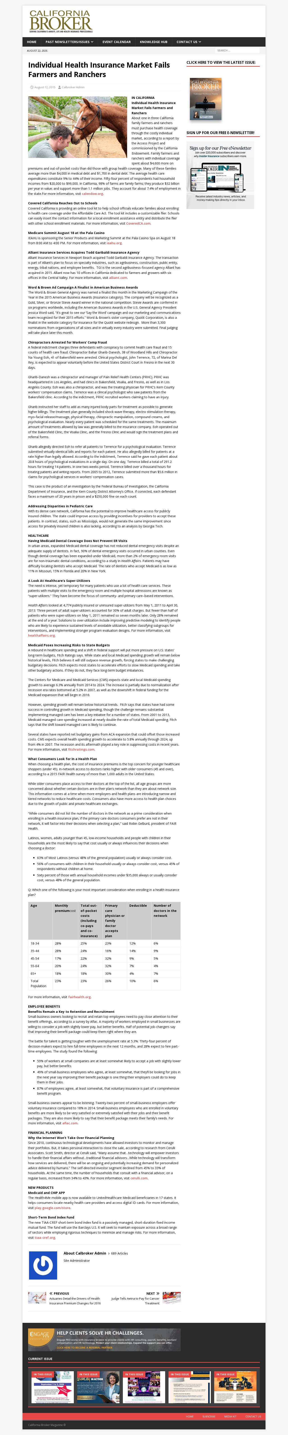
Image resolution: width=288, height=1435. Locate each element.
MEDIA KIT (230, 1416)
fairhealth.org (79, 997)
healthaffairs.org (41, 635)
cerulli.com (139, 1178)
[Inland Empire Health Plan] (98, 1387)
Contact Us (187, 42)
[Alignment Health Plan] (235, 1387)
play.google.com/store (52, 1208)
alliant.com (118, 278)
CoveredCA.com (138, 223)
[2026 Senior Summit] (53, 1387)
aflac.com (70, 1123)
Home (31, 42)
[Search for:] (237, 50)
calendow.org (92, 193)
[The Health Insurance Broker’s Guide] (190, 1387)
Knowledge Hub (153, 42)
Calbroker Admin (73, 87)
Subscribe (208, 1416)
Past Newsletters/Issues (68, 42)
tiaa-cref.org (45, 1237)
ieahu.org (114, 243)
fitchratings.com (81, 749)
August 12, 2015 (44, 87)
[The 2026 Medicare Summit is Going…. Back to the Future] (144, 1387)
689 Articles (119, 1253)
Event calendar (117, 42)
